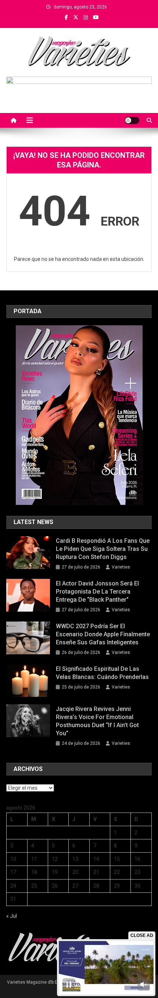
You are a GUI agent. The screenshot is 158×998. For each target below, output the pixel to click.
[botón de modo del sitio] (132, 120)
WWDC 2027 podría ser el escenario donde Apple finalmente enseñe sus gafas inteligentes (103, 634)
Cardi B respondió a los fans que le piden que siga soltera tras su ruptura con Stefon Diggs (103, 548)
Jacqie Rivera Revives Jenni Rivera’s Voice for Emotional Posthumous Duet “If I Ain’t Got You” (97, 721)
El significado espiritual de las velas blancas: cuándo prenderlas (102, 672)
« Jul (11, 916)
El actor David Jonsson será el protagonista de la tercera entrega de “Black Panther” (97, 591)
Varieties (121, 567)
